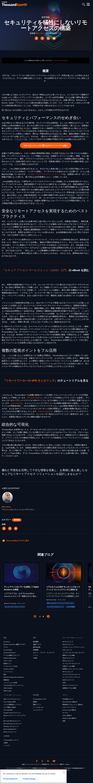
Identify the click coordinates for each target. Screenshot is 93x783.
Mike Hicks (40, 33)
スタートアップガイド (69, 707)
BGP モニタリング (68, 644)
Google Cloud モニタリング (12, 713)
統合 (5, 674)
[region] (33, 776)
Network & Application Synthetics (14, 677)
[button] (4, 528)
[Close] (64, 772)
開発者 (35, 702)
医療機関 (35, 650)
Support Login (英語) (68, 718)
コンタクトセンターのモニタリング (73, 652)
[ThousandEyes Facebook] (37, 761)
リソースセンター (38, 707)
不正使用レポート (67, 699)
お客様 (6, 743)
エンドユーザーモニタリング (71, 663)
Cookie (67, 764)
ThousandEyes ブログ (39, 699)
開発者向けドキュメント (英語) (72, 704)
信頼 (63, 721)
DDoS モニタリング (68, 658)
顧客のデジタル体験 (68, 655)
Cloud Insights (8, 650)
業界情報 (17, 520)
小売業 (35, 658)
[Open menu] (88, 4)
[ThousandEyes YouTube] (54, 761)
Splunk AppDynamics (10, 729)
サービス (65, 713)
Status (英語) (66, 715)
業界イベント (37, 704)
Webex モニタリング (10, 732)
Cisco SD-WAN (8, 710)
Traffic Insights (8, 688)
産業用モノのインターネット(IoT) (72, 669)
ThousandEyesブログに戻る (17, 541)
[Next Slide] (48, 616)
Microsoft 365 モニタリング (12, 721)
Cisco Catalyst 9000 (10, 702)
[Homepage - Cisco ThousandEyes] (17, 4)
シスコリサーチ (38, 710)
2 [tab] (43, 616)
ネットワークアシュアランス (71, 677)
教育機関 (35, 641)
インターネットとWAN (10, 666)
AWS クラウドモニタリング (12, 699)
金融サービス (37, 644)
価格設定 (6, 680)
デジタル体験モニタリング (12, 655)
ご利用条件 (44, 764)
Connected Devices (10, 652)
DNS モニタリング (68, 661)
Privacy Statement (10, 779)
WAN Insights (8, 691)
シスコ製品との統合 (10, 707)
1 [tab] (40, 616)
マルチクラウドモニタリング (71, 674)
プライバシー (54, 764)
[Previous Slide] (35, 616)
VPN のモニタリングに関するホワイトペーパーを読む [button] (46, 145)
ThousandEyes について (11, 740)
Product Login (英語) (68, 710)
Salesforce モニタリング (11, 726)
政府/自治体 (36, 647)
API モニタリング (67, 641)
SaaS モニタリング (68, 680)
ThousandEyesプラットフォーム (13, 685)
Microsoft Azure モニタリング (13, 723)
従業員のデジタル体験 (69, 688)
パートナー (7, 745)
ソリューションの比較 (10, 682)
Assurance (7, 641)
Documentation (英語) (69, 702)
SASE (64, 682)
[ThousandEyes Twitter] (42, 761)
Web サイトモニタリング (70, 685)
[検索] (83, 4)
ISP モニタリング (67, 672)
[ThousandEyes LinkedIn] (48, 761)
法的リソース (26, 764)
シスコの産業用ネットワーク (12, 704)
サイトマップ (35, 764)
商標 (61, 764)
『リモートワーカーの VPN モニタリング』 (30, 380)
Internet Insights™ (9, 669)
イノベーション (8, 672)
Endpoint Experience (10, 658)
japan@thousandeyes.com (55, 768)
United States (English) (61, 60)
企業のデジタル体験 (68, 666)
